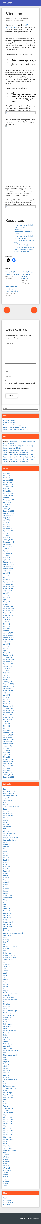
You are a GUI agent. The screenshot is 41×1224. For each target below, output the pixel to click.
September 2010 (8, 690)
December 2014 (8, 586)
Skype (5, 1084)
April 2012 (6, 651)
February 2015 (8, 582)
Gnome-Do (6, 909)
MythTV (6, 1019)
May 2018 (6, 537)
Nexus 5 (6, 1033)
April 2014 (6, 600)
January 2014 (8, 606)
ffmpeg (5, 875)
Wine (5, 1163)
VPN (4, 1152)
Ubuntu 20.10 (8, 1132)
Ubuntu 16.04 (8, 1121)
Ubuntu (5, 1115)
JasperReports (8, 960)
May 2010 (6, 699)
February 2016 (8, 562)
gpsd (5, 929)
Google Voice (7, 926)
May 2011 (6, 673)
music (5, 1008)
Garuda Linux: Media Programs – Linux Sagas (18, 446)
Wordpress (7, 1170)
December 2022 (8, 493)
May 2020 (6, 524)
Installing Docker (9, 423)
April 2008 (6, 755)
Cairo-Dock (7, 827)
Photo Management (10, 1055)
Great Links (7, 935)
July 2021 (6, 504)
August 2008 (7, 746)
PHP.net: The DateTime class (24, 247)
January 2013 (8, 633)
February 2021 (8, 506)
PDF (4, 1053)
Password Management (11, 1050)
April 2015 (6, 577)
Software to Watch (9, 1086)
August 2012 (7, 642)
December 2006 (8, 777)
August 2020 (7, 518)
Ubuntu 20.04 (8, 1130)
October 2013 (8, 613)
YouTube (6, 1179)
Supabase (6, 1104)
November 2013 (8, 611)
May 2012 (6, 648)
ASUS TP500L (8, 800)
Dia (4, 849)
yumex (5, 1183)
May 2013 (6, 624)
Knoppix (6, 984)
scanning (6, 1075)
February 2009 (8, 733)
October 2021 (8, 502)
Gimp (5, 900)
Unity (5, 1141)
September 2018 (8, 531)
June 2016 (6, 555)
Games (5, 891)
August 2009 (7, 719)
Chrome (6, 831)
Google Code (7, 913)
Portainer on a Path (10, 420)
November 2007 (8, 761)
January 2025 (8, 480)
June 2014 (6, 595)
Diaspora (6, 851)
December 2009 (8, 710)
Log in (5, 1198)
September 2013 (8, 615)
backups (6, 811)
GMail (5, 904)
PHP (14, 20)
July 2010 (6, 695)
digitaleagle (24, 18)
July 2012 (6, 644)
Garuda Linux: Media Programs (13, 425)
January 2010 (8, 708)
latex (5, 988)
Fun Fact (6, 889)
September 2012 (8, 639)
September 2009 (8, 717)
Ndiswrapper (7, 1024)
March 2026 (7, 473)
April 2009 (6, 728)
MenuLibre (6, 995)
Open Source (7, 1048)
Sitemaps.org (19, 229)
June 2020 (6, 522)
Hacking (6, 940)
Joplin (5, 973)
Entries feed (7, 1200)
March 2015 (7, 580)
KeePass (6, 980)
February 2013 (8, 631)
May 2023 (6, 489)
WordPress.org (8, 1204)
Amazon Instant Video (10, 796)
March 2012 (7, 653)
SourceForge (7, 1093)
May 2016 (6, 557)
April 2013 (6, 626)
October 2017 (8, 544)
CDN (4, 829)
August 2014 (7, 591)
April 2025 (6, 475)
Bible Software (8, 816)
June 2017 (6, 549)
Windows (6, 1161)
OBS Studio (7, 1039)
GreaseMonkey (8, 931)
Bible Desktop (7, 813)
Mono (5, 1002)
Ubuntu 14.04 (8, 1117)
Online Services (8, 1044)
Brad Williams (34, 1218)
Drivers (5, 855)
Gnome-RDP (7, 911)
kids (4, 982)
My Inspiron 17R (8, 1015)
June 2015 (6, 575)
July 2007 (6, 768)
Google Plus (7, 920)
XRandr (5, 1175)
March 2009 (7, 730)
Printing (6, 1064)
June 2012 (6, 646)
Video (5, 1144)
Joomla (5, 971)
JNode (5, 968)
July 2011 (6, 668)
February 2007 (8, 772)
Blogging (9, 20)
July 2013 (6, 619)
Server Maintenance (10, 1079)
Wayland (6, 1157)
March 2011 (7, 677)
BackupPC (6, 809)
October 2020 (8, 515)
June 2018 (6, 535)
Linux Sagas (7, 3)
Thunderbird (7, 1110)
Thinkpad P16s (8, 1108)
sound (5, 1090)
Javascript (6, 964)
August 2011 (7, 666)
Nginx (5, 1035)
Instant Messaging (9, 955)
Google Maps (7, 915)
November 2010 (8, 686)
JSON (5, 977)
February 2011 (8, 679)
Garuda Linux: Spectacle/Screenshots (22, 457)
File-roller (6, 878)
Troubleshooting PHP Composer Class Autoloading (11, 289)
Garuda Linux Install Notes (12, 448)
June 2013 (6, 622)
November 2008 (8, 739)
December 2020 (8, 511)
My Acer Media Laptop (10, 1011)
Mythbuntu (7, 1017)
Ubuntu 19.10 (8, 1128)
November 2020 (8, 513)
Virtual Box (7, 1146)
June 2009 (6, 724)
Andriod (6, 798)
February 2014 (8, 604)
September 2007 (8, 766)
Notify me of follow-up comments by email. (20, 383)
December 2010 (8, 684)
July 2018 (6, 533)
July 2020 (6, 520)
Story (5, 1101)
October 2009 (8, 715)
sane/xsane (7, 1073)
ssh (4, 1099)
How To (5, 942)
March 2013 (7, 628)
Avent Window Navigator (11, 807)
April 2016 (6, 560)
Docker (5, 853)
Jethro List (7, 966)
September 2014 (8, 588)
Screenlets (6, 1077)
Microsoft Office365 (10, 999)
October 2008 (8, 741)
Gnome (5, 906)
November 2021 (8, 500)
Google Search (8, 922)
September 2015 (8, 569)
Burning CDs (7, 824)
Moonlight (6, 1004)
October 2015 (8, 566)
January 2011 (8, 682)
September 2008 (8, 744)
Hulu (4, 951)
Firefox (5, 880)
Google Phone (8, 917)
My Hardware (7, 1013)
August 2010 (7, 693)
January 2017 (8, 553)
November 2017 (8, 542)
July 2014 (6, 593)
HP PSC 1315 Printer (10, 946)
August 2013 (7, 617)
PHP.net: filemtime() (21, 245)
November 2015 (8, 564)
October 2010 (8, 688)
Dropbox (6, 858)
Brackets (6, 820)
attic (4, 802)
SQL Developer (8, 1097)
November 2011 (8, 662)
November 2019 (8, 529)
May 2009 (6, 726)
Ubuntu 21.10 (8, 1137)
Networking (7, 1026)
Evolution (6, 866)
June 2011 (6, 670)
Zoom (5, 1186)
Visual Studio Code (9, 1150)
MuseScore (7, 1006)
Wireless (6, 1166)
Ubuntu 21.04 (8, 1135)
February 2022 (8, 498)
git (4, 902)
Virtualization (7, 1148)
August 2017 (7, 546)
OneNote (6, 1042)
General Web (7, 898)
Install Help (7, 953)
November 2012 (8, 637)
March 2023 (7, 491)
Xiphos (5, 1172)
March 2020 (7, 526)
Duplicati (6, 860)
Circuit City (7, 835)
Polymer (6, 1062)
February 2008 (8, 759)
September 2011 (8, 664)
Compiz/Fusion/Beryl (10, 838)
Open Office (7, 1046)
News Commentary (9, 1031)
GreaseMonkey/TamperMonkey (14, 933)
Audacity (6, 804)
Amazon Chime (8, 793)
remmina (6, 1068)
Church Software (9, 833)
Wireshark (6, 1168)
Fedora (5, 873)
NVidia (5, 1037)
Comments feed (8, 1202)
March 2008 (7, 757)
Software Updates (9, 1088)
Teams (5, 1106)
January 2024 (8, 486)
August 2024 (7, 482)
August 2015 (7, 571)
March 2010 (7, 704)
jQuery (5, 975)
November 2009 (8, 713)
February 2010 (8, 706)
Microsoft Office (8, 997)
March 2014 (7, 602)
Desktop (6, 847)
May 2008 (6, 752)
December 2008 (8, 737)
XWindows (6, 1177)
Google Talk (7, 924)
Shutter (5, 1081)
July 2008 (6, 748)
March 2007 (7, 770)
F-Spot (5, 869)
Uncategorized (20, 20)
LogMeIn (6, 991)
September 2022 (8, 495)
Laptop (5, 986)
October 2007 (8, 764)
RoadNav (6, 1070)
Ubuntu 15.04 (8, 1119)
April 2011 (6, 675)
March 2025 (7, 478)
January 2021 (8, 509)
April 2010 (6, 701)
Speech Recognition (10, 1095)
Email (5, 864)
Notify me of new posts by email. (18, 388)
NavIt (5, 1022)
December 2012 (8, 635)
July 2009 (6, 721)
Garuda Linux (7, 895)
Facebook (6, 871)
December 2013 (8, 608)
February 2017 (8, 551)
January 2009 (8, 735)
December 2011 (8, 659)
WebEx (5, 1159)
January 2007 (8, 775)
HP (4, 944)
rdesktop (6, 1066)
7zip (4, 789)
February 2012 (8, 655)
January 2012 (8, 657)
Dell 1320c (6, 844)
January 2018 (8, 540)
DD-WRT (6, 842)
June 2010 (6, 697)
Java (5, 962)
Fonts (5, 886)
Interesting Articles (9, 957)
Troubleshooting (8, 1113)
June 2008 (6, 750)
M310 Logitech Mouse (10, 993)
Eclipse (5, 862)
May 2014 (6, 597)
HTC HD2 (6, 949)
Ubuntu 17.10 (8, 1126)
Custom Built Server (10, 840)
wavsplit (6, 1155)
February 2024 (8, 484)
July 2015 (6, 573)
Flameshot (6, 882)
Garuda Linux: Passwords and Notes (15, 429)
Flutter (5, 884)
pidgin (5, 1059)
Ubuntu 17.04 (8, 1124)
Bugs (5, 822)
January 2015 (8, 584)
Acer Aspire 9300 (9, 791)
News (5, 1028)
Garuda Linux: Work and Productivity (15, 427)
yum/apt (6, 1181)
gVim (5, 937)
